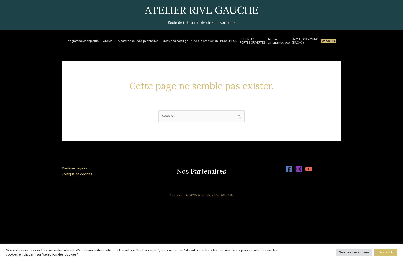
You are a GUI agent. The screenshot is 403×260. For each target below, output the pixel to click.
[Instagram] (298, 168)
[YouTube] (308, 168)
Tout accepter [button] (385, 252)
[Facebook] (288, 168)
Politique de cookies (77, 174)
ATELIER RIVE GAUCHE (201, 10)
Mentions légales (74, 168)
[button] (201, 171)
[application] (114, 41)
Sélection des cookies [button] (354, 252)
